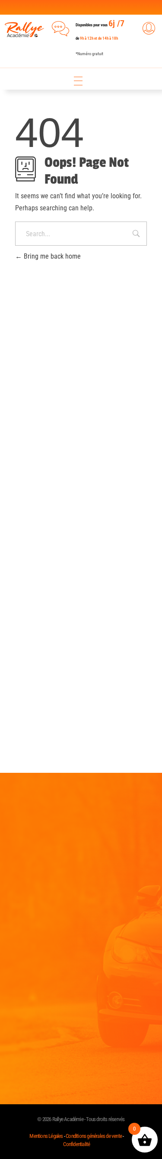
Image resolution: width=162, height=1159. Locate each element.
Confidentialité (76, 1144)
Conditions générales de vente (94, 1136)
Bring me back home (51, 256)
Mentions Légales (46, 1136)
